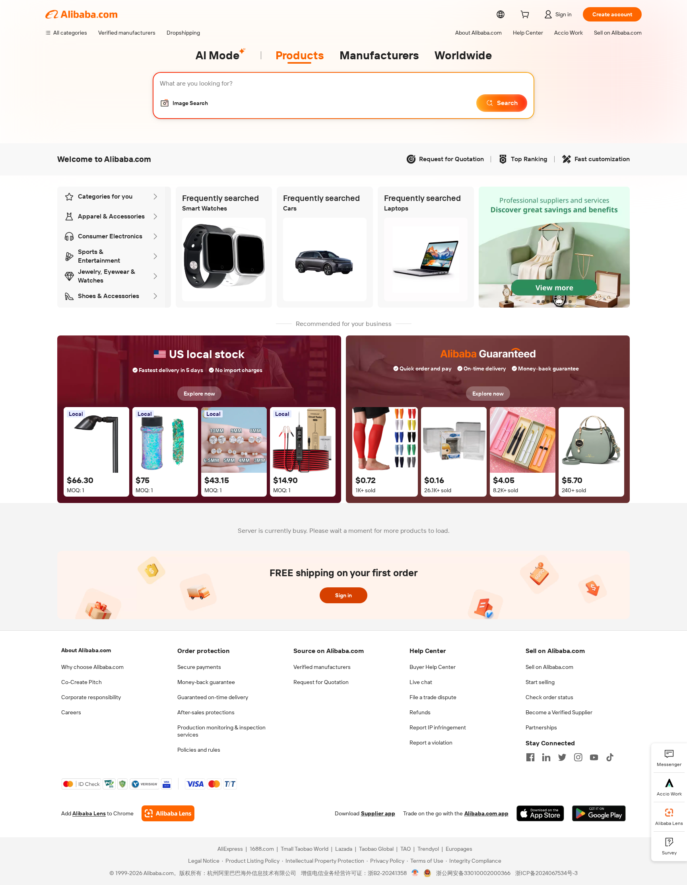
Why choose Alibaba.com (92, 667)
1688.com (262, 849)
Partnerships (541, 727)
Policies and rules (198, 750)
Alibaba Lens (89, 813)
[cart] (526, 15)
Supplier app (378, 813)
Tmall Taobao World (304, 849)
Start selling (540, 682)
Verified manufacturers (322, 667)
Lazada (343, 849)
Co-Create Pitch (81, 682)
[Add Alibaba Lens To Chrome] (168, 813)
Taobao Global (376, 849)
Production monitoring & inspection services (221, 731)
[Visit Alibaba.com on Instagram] (578, 757)
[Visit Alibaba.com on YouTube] (594, 757)
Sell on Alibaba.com (549, 667)
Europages (459, 849)
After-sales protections (206, 712)
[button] (184, 103)
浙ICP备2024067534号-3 (546, 873)
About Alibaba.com (86, 650)
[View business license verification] (415, 873)
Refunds (420, 712)
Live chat (420, 682)
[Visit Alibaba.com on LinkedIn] (546, 757)
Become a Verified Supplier (559, 712)
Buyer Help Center (432, 667)
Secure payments (199, 667)
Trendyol (428, 849)
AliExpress (230, 849)
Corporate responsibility (91, 697)
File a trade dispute (432, 697)
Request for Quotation (321, 682)
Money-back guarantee (206, 682)
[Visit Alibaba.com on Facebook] (530, 757)
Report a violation (430, 742)
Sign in (343, 595)
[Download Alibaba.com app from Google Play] (599, 813)
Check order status (549, 697)
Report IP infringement (437, 727)
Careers (71, 712)
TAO (405, 849)
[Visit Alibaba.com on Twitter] (562, 757)
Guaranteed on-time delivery (212, 697)
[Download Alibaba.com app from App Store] (540, 813)
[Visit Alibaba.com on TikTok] (610, 757)
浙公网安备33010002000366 (473, 873)
